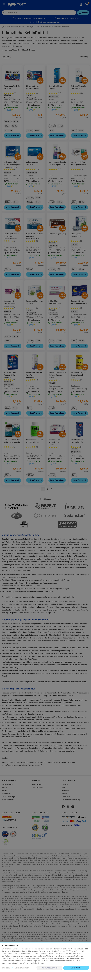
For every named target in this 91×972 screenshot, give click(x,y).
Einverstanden (76, 968)
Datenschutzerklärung (23, 968)
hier (68, 958)
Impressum (6, 968)
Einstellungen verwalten (49, 968)
